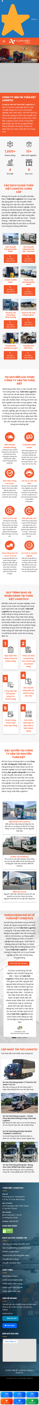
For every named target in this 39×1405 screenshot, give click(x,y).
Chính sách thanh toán (12, 1277)
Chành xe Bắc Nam (10, 281)
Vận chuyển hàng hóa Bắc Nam (10, 249)
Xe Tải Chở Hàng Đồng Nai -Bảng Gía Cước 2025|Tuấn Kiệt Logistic (18, 1163)
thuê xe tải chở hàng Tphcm (28, 314)
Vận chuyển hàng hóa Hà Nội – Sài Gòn (28, 249)
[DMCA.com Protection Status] (7, 1228)
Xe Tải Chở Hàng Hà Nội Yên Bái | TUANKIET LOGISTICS (17, 1130)
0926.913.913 (13, 1218)
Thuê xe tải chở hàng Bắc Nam (28, 282)
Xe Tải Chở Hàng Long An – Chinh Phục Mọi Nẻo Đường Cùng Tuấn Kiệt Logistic (19, 1115)
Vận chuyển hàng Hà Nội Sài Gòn (16, 1245)
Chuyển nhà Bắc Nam (28, 347)
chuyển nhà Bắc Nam (11, 1260)
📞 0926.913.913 (11, 1315)
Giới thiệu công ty (10, 1273)
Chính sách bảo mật (11, 1288)
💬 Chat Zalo (10, 1323)
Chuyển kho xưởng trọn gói (10, 347)
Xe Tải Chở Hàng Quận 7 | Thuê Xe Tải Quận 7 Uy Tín (19, 1081)
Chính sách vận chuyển (12, 1285)
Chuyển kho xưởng (10, 1256)
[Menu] (4, 41)
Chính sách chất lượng (12, 1281)
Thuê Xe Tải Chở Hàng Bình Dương (10, 315)
